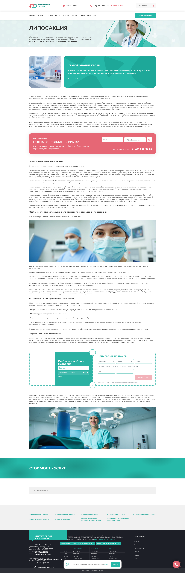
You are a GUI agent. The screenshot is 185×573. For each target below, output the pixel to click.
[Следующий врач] (92, 385)
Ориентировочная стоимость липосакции (91, 519)
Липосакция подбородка (144, 515)
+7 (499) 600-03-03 (141, 149)
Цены (82, 15)
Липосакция (43, 403)
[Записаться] (149, 139)
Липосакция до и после (65, 515)
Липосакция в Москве (38, 515)
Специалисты (54, 15)
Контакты (91, 15)
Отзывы (66, 15)
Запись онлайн (145, 15)
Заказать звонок (117, 5)
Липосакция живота (89, 515)
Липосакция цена (62, 519)
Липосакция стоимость (39, 519)
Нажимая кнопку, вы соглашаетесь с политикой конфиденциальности (118, 382)
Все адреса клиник (46, 567)
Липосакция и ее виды (116, 515)
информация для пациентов (104, 539)
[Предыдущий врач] (92, 352)
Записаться (143, 377)
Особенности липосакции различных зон (118, 519)
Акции (75, 15)
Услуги (32, 15)
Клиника (42, 15)
